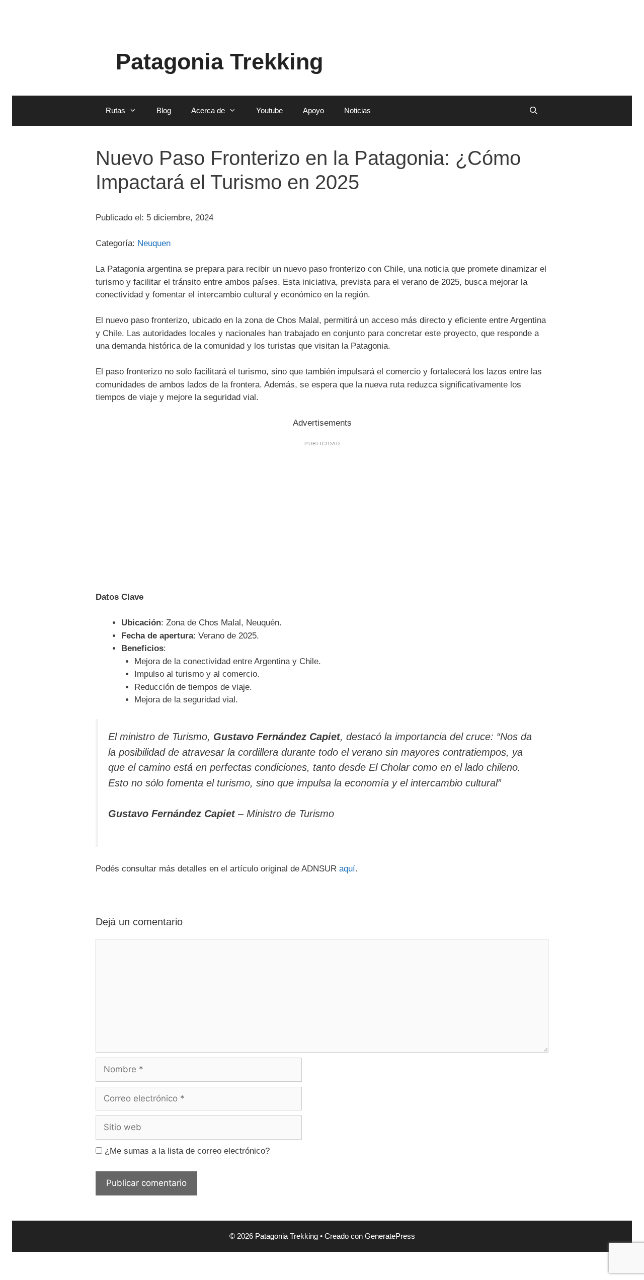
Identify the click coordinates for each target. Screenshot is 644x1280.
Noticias (357, 110)
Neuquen (154, 243)
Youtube (269, 110)
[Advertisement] (322, 514)
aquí (347, 868)
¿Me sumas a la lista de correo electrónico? (186, 1151)
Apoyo (313, 110)
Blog (163, 110)
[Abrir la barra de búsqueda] (533, 111)
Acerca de (208, 110)
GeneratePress (390, 1236)
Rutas (115, 110)
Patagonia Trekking (219, 61)
